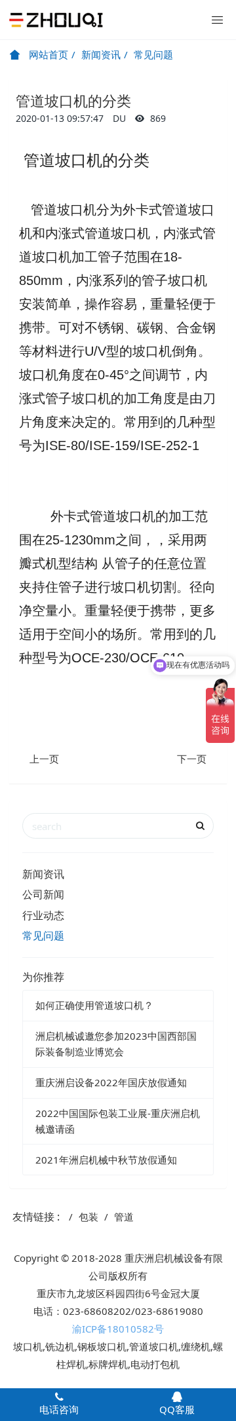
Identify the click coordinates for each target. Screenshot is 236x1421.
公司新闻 (43, 894)
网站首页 (47, 54)
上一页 (44, 758)
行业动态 (43, 915)
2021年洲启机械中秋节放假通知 (106, 1159)
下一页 (191, 758)
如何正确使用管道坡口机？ (94, 1005)
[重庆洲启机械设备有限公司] (56, 19)
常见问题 (153, 54)
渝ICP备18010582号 (118, 1328)
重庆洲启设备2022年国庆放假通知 (111, 1082)
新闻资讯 (101, 54)
